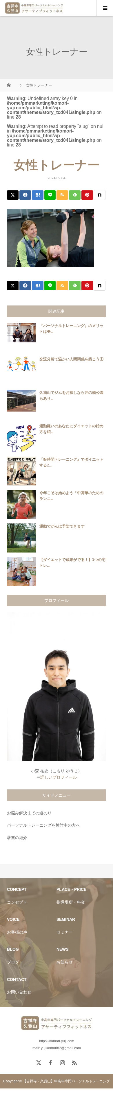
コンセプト (17, 902)
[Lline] (50, 195)
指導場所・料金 (71, 902)
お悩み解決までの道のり (29, 813)
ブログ (13, 962)
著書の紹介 (17, 837)
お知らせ (65, 962)
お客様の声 (17, 932)
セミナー (65, 932)
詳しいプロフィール (58, 777)
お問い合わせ (19, 992)
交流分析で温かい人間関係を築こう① (71, 359)
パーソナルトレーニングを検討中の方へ (43, 825)
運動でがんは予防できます (62, 526)
